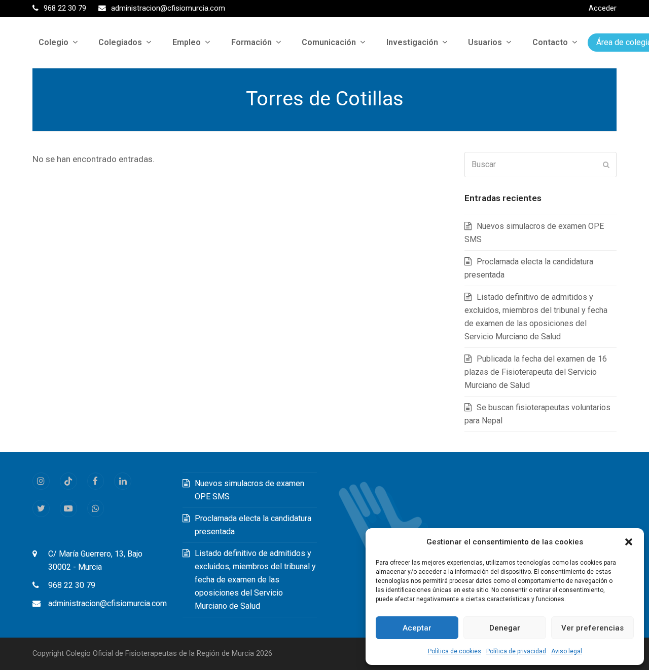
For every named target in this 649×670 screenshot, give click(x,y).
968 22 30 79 (71, 585)
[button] (629, 542)
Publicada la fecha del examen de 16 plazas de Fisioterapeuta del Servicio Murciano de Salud (535, 372)
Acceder (603, 8)
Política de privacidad (516, 651)
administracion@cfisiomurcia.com (107, 603)
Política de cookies (454, 651)
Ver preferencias (592, 628)
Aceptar (417, 628)
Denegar (504, 628)
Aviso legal (566, 651)
